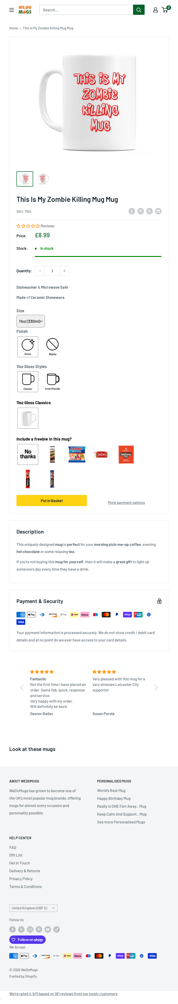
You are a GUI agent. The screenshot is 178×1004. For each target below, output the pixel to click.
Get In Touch (19, 862)
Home (13, 28)
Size (20, 310)
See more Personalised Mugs (121, 821)
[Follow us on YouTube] (47, 929)
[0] (165, 10)
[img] (58, 672)
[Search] (139, 10)
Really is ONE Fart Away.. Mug (121, 806)
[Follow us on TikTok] (56, 929)
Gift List (15, 855)
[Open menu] (11, 10)
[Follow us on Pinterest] (39, 929)
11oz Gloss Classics (33, 402)
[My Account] (155, 9)
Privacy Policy (21, 878)
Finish (22, 331)
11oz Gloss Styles (31, 366)
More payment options (126, 502)
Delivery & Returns (24, 870)
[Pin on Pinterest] (140, 211)
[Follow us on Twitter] (21, 929)
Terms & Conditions (25, 886)
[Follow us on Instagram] (30, 929)
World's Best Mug (111, 790)
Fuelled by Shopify (23, 976)
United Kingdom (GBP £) (29, 908)
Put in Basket (52, 500)
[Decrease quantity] (40, 271)
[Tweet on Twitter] (149, 211)
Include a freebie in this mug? (44, 438)
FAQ (12, 847)
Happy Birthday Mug (113, 798)
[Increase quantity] (64, 271)
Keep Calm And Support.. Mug (121, 814)
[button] (28, 225)
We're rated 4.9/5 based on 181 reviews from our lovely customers (63, 993)
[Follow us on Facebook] (12, 929)
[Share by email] (158, 211)
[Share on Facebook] (132, 211)
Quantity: (24, 270)
